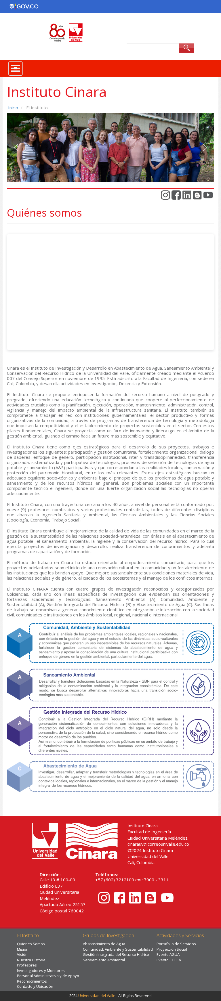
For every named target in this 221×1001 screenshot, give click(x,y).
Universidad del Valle (96, 995)
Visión (22, 954)
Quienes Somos (31, 943)
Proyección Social (172, 949)
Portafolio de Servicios (176, 943)
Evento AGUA (168, 954)
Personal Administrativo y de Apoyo (48, 975)
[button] (15, 147)
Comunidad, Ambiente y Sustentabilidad (118, 949)
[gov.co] (24, 6)
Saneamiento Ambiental (104, 959)
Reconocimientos (32, 981)
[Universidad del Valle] (110, 32)
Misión (22, 949)
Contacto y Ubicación (35, 986)
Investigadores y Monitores (41, 970)
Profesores (27, 965)
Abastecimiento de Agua (104, 943)
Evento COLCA (169, 959)
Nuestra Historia (31, 959)
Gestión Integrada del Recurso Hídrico (116, 954)
